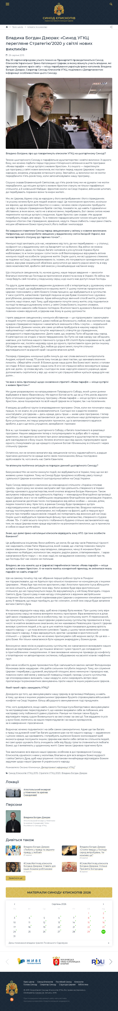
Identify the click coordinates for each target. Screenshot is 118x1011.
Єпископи (78, 982)
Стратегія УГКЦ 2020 (50, 773)
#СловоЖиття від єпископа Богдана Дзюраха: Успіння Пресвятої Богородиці (94, 866)
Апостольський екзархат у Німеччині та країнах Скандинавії (37, 792)
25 (29, 931)
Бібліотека (83, 984)
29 (88, 931)
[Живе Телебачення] (29, 962)
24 (14, 931)
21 (74, 927)
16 (103, 922)
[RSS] (12, 999)
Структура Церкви (67, 984)
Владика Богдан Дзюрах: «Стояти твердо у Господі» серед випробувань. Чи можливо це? (93, 851)
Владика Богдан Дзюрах (74, 773)
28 (74, 931)
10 (14, 922)
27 (59, 931)
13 (59, 922)
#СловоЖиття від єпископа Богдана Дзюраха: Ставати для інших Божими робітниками (40, 866)
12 (44, 922)
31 (15, 936)
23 (103, 927)
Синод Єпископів (45, 982)
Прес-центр (29, 982)
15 (89, 922)
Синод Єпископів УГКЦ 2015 (23, 773)
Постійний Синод (64, 982)
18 (29, 927)
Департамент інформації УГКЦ (58, 767)
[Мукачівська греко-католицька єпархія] (66, 962)
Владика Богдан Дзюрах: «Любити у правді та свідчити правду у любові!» (39, 850)
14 (74, 922)
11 (29, 922)
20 (59, 927)
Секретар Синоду (48, 984)
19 (44, 927)
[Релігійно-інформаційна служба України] (100, 962)
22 (88, 927)
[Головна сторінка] (7, 27)
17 (15, 927)
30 (103, 931)
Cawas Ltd (39, 993)
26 (44, 931)
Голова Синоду (30, 984)
